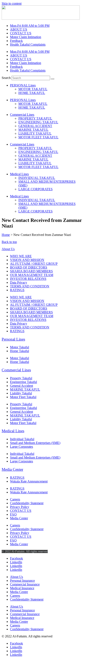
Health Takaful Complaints (28, 44)
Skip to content (12, 3)
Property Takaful (21, 378)
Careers (15, 499)
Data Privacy (18, 282)
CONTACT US (20, 33)
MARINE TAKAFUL (33, 129)
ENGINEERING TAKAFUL (38, 122)
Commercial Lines (22, 114)
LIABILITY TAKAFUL (35, 133)
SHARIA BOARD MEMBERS (31, 271)
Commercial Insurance (25, 584)
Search (6, 78)
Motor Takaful (19, 347)
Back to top (9, 242)
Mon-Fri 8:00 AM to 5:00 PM (29, 25)
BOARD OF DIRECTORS (28, 267)
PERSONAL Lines (23, 85)
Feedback (16, 40)
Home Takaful (19, 351)
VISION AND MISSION (27, 260)
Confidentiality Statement (26, 503)
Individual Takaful (22, 439)
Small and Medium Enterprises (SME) (35, 443)
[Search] (52, 79)
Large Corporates (21, 446)
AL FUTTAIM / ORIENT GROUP (34, 263)
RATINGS (17, 290)
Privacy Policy (19, 507)
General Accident (21, 385)
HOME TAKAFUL (31, 93)
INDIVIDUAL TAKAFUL (36, 178)
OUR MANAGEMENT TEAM (31, 275)
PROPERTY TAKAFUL (35, 118)
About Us (8, 249)
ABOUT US (18, 29)
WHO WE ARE (21, 256)
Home (6, 235)
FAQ (13, 514)
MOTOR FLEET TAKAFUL (38, 137)
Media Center (12, 469)
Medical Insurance (22, 588)
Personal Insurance (22, 580)
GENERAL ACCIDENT (35, 126)
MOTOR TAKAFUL (32, 89)
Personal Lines (13, 339)
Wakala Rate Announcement (29, 481)
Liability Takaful (21, 393)
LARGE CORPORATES (35, 189)
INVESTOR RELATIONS (28, 278)
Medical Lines (19, 174)
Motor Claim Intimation (25, 37)
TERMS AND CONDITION (29, 286)
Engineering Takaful (23, 382)
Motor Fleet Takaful (23, 397)
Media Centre (19, 592)
